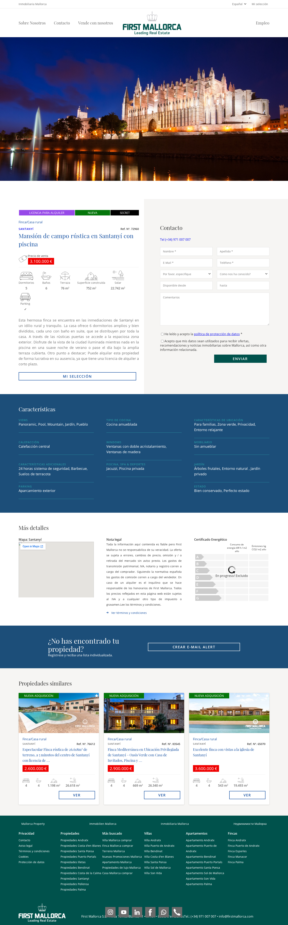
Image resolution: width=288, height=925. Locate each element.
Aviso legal (26, 846)
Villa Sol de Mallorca (157, 867)
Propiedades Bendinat (75, 867)
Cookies (24, 856)
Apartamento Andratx (200, 840)
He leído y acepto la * (203, 334)
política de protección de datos (217, 334)
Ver (77, 795)
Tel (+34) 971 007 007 (175, 239)
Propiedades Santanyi (75, 878)
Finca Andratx (237, 840)
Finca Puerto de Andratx (243, 846)
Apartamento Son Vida (200, 878)
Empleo (262, 22)
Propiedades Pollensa (75, 884)
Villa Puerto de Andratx (159, 846)
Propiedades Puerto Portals (78, 856)
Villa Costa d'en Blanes (159, 856)
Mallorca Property (33, 824)
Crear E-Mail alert (194, 647)
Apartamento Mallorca (117, 862)
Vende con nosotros (95, 22)
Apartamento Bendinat (201, 856)
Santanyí (26, 229)
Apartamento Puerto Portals (204, 862)
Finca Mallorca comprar (117, 846)
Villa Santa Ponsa (155, 862)
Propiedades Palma (73, 889)
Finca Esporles (237, 851)
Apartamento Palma (199, 884)
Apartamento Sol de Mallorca (205, 873)
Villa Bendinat (153, 851)
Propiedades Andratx (74, 840)
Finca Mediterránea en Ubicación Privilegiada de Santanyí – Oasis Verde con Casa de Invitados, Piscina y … (143, 755)
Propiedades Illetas (73, 862)
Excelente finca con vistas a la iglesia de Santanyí (223, 752)
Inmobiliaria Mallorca (175, 824)
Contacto (62, 22)
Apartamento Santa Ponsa (203, 867)
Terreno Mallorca (113, 851)
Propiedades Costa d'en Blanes (81, 846)
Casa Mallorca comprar (117, 873)
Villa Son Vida (153, 873)
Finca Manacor (237, 856)
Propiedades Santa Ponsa (77, 851)
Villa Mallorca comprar (117, 840)
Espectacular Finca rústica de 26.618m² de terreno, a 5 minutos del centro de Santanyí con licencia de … (56, 755)
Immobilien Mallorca (102, 824)
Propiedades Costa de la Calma (81, 873)
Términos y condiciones (34, 851)
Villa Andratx (152, 840)
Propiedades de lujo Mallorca (121, 867)
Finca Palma (236, 862)
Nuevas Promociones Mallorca (122, 856)
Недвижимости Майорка (250, 824)
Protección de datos (31, 862)
